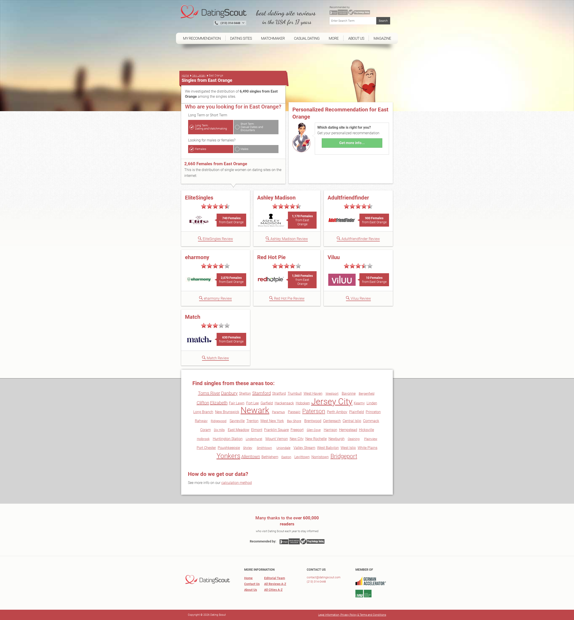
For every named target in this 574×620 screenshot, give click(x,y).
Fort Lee (252, 403)
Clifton (203, 402)
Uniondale (283, 448)
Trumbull (295, 393)
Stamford (261, 393)
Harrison (330, 430)
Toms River (209, 393)
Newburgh (336, 439)
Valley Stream (304, 448)
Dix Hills (219, 430)
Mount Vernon (276, 439)
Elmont (256, 430)
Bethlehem (269, 457)
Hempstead (348, 430)
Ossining (354, 439)
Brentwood (312, 421)
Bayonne (349, 393)
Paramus (278, 412)
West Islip (348, 448)
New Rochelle (316, 439)
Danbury (229, 393)
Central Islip (352, 421)
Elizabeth (219, 402)
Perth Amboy (337, 412)
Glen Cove (314, 430)
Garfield (267, 403)
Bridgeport (343, 456)
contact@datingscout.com (324, 577)
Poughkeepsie (229, 448)
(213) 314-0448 (316, 581)
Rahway (201, 421)
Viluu (334, 257)
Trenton (252, 421)
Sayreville (237, 421)
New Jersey (199, 75)
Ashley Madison (276, 198)
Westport (332, 393)
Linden (372, 403)
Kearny (359, 403)
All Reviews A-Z (275, 584)
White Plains (367, 448)
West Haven (313, 393)
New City (297, 439)
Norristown (320, 457)
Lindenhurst (254, 439)
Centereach (332, 421)
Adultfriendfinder (348, 198)
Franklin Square (276, 430)
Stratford (279, 393)
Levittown (302, 457)
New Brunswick (227, 412)
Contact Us (252, 584)
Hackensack (284, 403)
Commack (371, 421)
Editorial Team (274, 578)
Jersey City (331, 401)
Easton (286, 457)
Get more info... (352, 143)
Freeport (297, 430)
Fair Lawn (236, 403)
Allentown (250, 456)
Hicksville (366, 430)
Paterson (313, 411)
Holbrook (203, 439)
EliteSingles (199, 198)
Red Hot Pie (271, 257)
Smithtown (264, 448)
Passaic (294, 412)
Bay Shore (294, 421)
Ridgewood (218, 421)
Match (192, 317)
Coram (205, 430)
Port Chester (206, 448)
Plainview (370, 439)
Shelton (245, 393)
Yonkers (228, 456)
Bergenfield (366, 393)
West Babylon (328, 448)
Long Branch (203, 412)
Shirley (247, 448)
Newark (255, 410)
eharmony (197, 257)
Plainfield (356, 412)
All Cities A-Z (273, 590)
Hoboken (303, 403)
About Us (250, 590)
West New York (272, 421)
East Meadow (238, 430)
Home (185, 75)
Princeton (373, 412)
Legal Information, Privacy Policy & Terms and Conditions (352, 614)
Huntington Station (228, 439)
